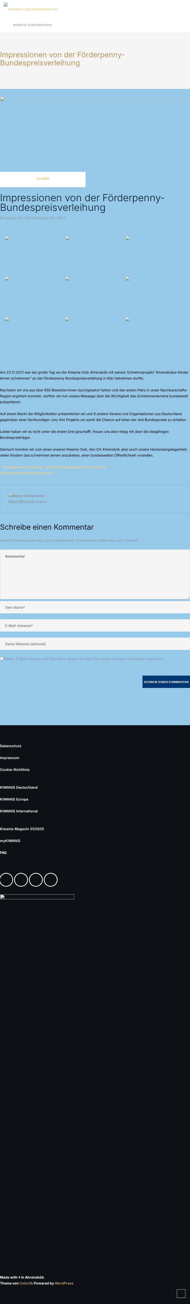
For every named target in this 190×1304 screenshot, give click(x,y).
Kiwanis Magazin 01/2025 (22, 829)
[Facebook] (7, 880)
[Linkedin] (37, 880)
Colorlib (26, 1283)
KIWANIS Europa (14, 799)
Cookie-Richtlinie (14, 769)
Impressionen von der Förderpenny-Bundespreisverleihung (82, 202)
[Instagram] (22, 880)
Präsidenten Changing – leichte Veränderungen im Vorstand (54, 467)
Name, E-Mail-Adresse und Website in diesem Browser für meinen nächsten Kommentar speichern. (84, 659)
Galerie (42, 179)
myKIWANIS (10, 841)
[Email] (52, 880)
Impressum (9, 758)
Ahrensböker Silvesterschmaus (27, 473)
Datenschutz (11, 746)
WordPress (64, 1283)
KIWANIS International (19, 811)
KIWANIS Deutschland (19, 787)
